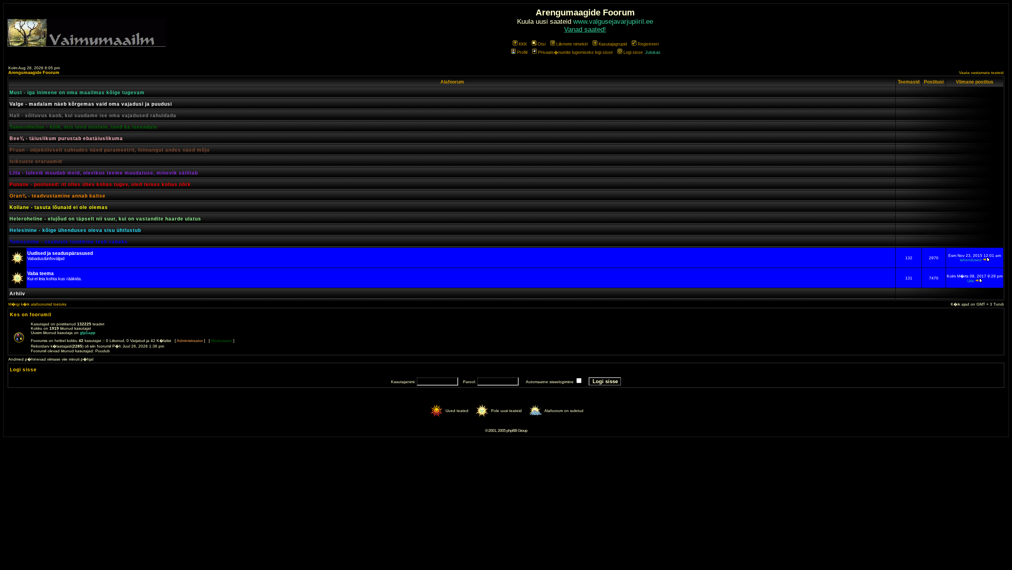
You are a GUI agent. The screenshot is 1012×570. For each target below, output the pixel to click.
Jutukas (653, 52)
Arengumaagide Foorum (33, 72)
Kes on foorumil (30, 314)
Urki (970, 281)
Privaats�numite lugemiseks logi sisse (575, 52)
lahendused (971, 260)
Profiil (522, 52)
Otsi (542, 44)
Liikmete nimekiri (572, 44)
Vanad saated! (585, 29)
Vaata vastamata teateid (981, 72)
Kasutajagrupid (613, 44)
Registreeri (648, 44)
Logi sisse (633, 52)
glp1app (87, 333)
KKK (523, 44)
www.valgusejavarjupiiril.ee (613, 21)
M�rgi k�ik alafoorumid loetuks (37, 304)
